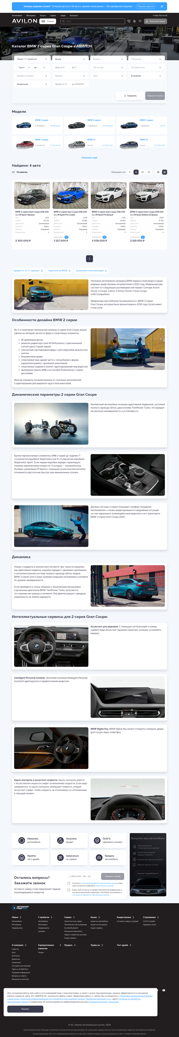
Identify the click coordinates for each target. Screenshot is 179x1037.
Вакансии (16, 959)
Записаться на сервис (73, 921)
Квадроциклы (17, 928)
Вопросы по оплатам (20, 979)
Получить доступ (146, 6)
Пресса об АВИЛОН (20, 969)
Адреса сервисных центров (75, 935)
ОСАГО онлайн (149, 921)
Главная (15, 32)
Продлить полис (149, 925)
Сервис (53, 16)
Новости (15, 949)
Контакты (74, 16)
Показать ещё (89, 157)
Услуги (43, 16)
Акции (63, 16)
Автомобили (17, 16)
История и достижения (21, 966)
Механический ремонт (73, 931)
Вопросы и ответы (19, 976)
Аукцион (41, 931)
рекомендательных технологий (103, 1002)
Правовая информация (21, 973)
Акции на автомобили (99, 921)
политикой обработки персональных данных (99, 883)
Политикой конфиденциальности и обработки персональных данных (52, 999)
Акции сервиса (70, 938)
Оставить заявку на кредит (128, 921)
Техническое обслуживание (75, 925)
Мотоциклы (31, 16)
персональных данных (105, 886)
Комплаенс (16, 963)
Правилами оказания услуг (98, 999)
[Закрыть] (162, 6)
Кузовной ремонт (71, 928)
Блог (14, 953)
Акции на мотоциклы (99, 925)
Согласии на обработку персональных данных (90, 895)
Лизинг (41, 953)
